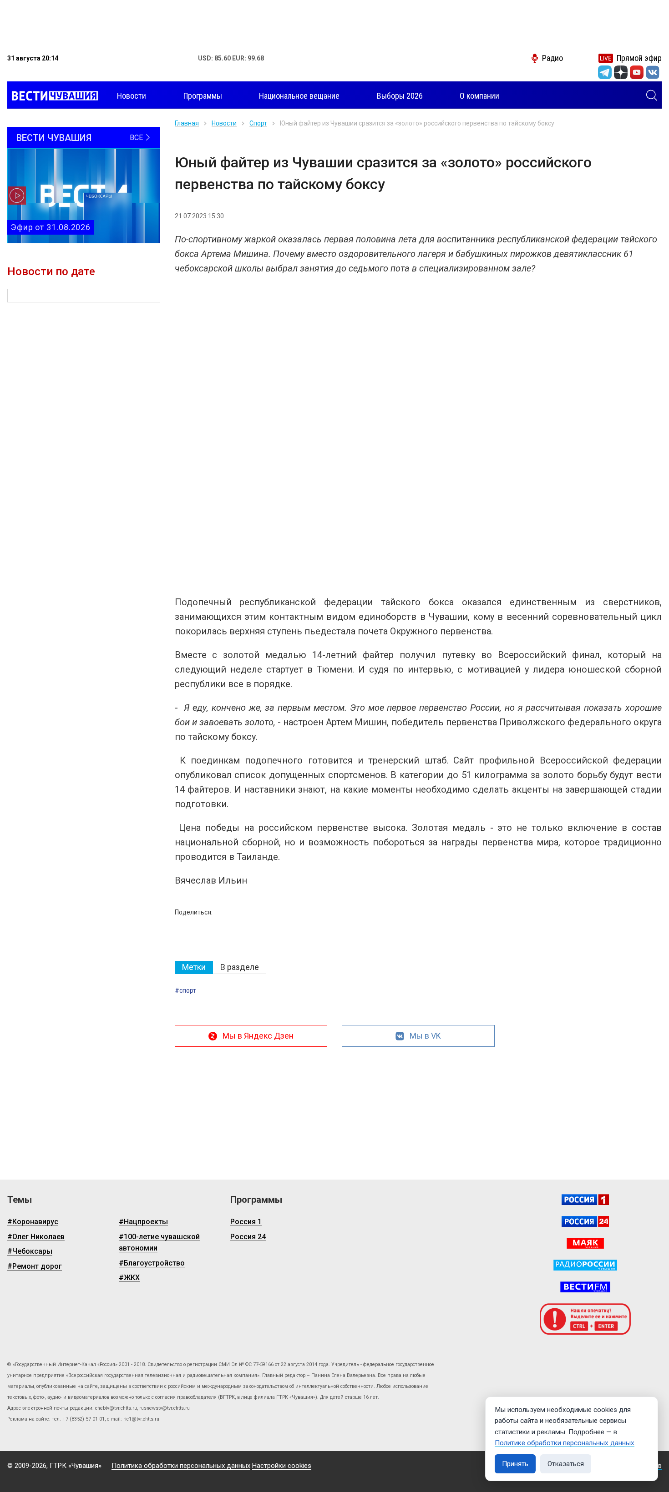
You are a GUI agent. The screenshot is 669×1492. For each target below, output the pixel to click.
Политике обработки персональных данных (564, 1443)
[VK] (652, 72)
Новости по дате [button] (51, 271)
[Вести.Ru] (585, 1221)
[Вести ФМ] (585, 1286)
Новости (224, 123)
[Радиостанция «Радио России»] (585, 1265)
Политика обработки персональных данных (181, 1466)
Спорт (258, 123)
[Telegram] (605, 72)
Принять (515, 1464)
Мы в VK (425, 1035)
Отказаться (565, 1464)
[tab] (194, 967)
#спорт (185, 990)
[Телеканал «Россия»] (585, 1199)
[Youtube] (637, 72)
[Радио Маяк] (585, 1243)
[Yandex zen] (621, 72)
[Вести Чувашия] (52, 96)
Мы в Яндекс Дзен (258, 1035)
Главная (187, 123)
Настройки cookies (281, 1466)
